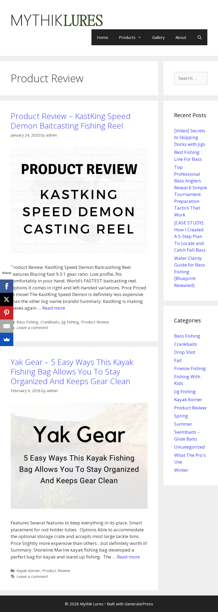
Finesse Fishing (190, 368)
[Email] (6, 326)
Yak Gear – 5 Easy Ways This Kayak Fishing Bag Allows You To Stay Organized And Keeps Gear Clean (72, 371)
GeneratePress (139, 603)
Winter (181, 470)
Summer (183, 424)
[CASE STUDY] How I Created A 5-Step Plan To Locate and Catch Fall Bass (190, 236)
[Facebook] (6, 286)
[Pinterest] (6, 312)
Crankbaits (49, 322)
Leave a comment (32, 327)
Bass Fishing (27, 322)
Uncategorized (189, 447)
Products (127, 37)
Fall (178, 360)
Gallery (158, 37)
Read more (53, 308)
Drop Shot (184, 352)
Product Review (95, 322)
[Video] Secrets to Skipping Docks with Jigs (189, 137)
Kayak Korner (28, 570)
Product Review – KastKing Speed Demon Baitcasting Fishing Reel (71, 120)
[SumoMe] (6, 339)
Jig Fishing (70, 322)
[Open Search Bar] (199, 37)
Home (102, 37)
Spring (181, 416)
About (180, 37)
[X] (6, 299)
